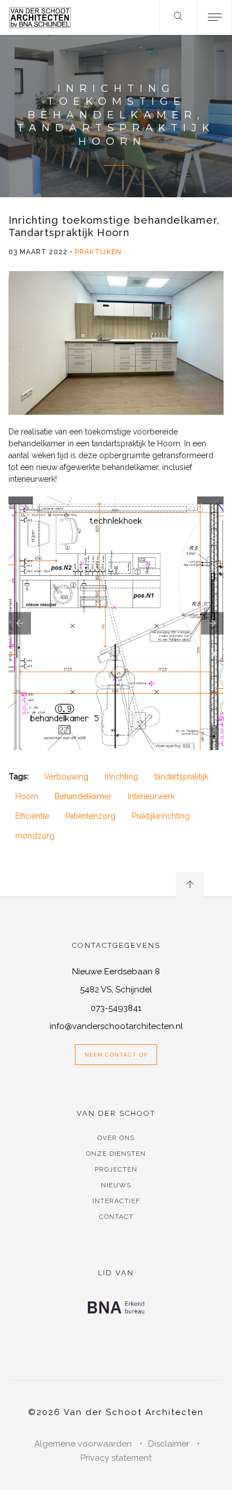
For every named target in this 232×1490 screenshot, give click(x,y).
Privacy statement (116, 1458)
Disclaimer (168, 1444)
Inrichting (121, 776)
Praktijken (98, 252)
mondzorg (35, 835)
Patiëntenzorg (90, 816)
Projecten (116, 1169)
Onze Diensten (116, 1154)
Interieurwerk (151, 796)
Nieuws (116, 1185)
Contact (116, 1217)
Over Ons (116, 1138)
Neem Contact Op (116, 1055)
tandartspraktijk (181, 776)
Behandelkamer (83, 796)
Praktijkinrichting (161, 816)
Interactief (116, 1201)
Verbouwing (66, 776)
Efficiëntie (32, 816)
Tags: (18, 776)
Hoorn (26, 796)
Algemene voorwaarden (83, 1444)
